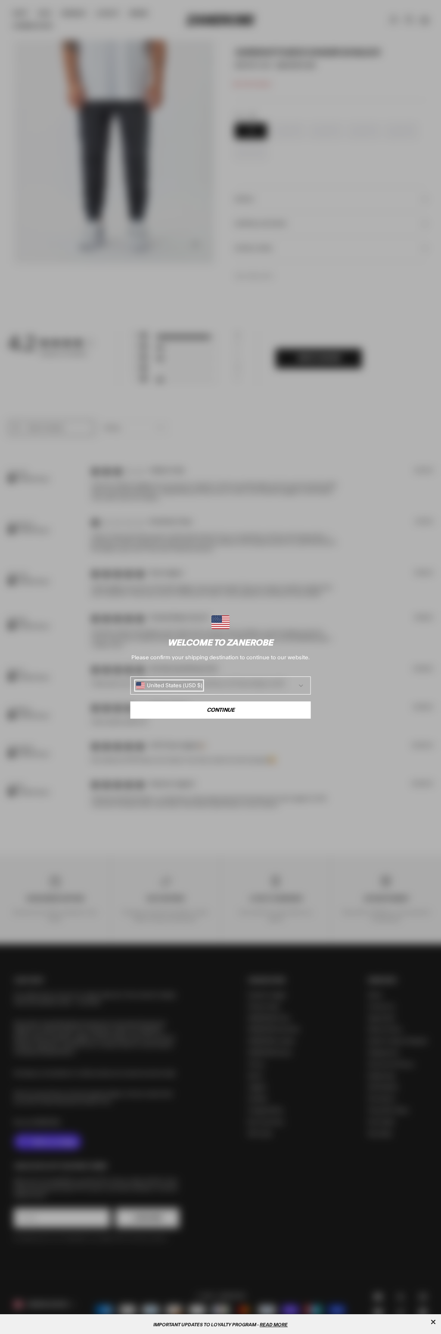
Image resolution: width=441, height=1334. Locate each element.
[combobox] (169, 685)
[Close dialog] (433, 1322)
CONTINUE (221, 710)
